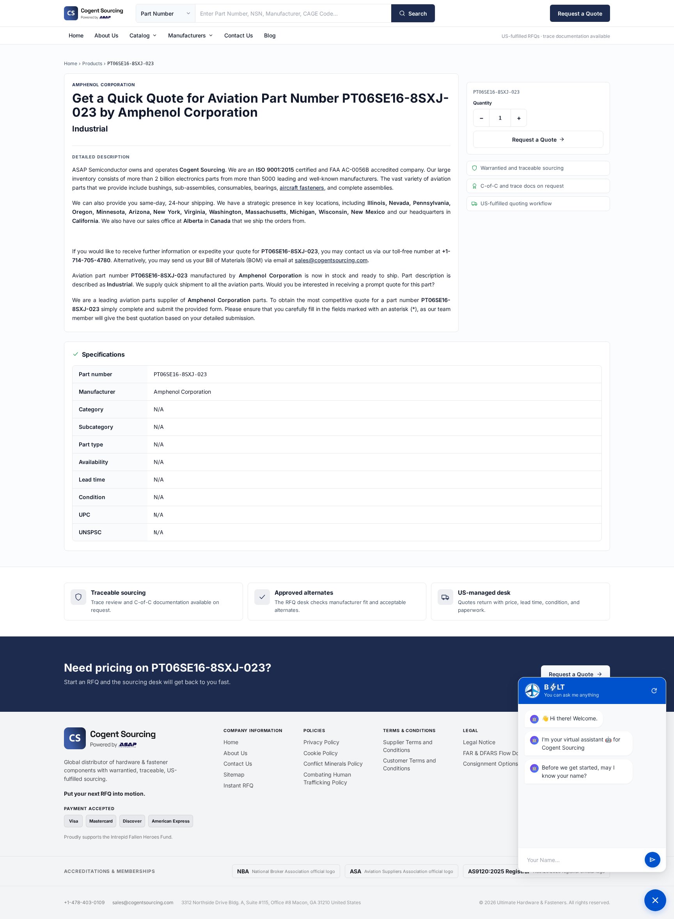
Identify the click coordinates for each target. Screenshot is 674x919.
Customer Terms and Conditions (409, 764)
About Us (106, 35)
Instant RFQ (238, 785)
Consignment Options (490, 763)
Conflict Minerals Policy (333, 763)
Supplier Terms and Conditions (408, 746)
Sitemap (234, 774)
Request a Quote (580, 13)
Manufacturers (187, 35)
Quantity (482, 103)
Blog (270, 35)
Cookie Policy (320, 753)
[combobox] (293, 13)
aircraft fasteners (302, 187)
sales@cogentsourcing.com (331, 260)
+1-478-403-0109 (84, 902)
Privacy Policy (321, 742)
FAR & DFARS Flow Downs (496, 753)
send (652, 860)
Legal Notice (479, 742)
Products (92, 63)
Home (76, 35)
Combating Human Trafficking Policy (327, 778)
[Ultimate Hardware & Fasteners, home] (93, 13)
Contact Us (238, 35)
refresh (654, 690)
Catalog (139, 35)
